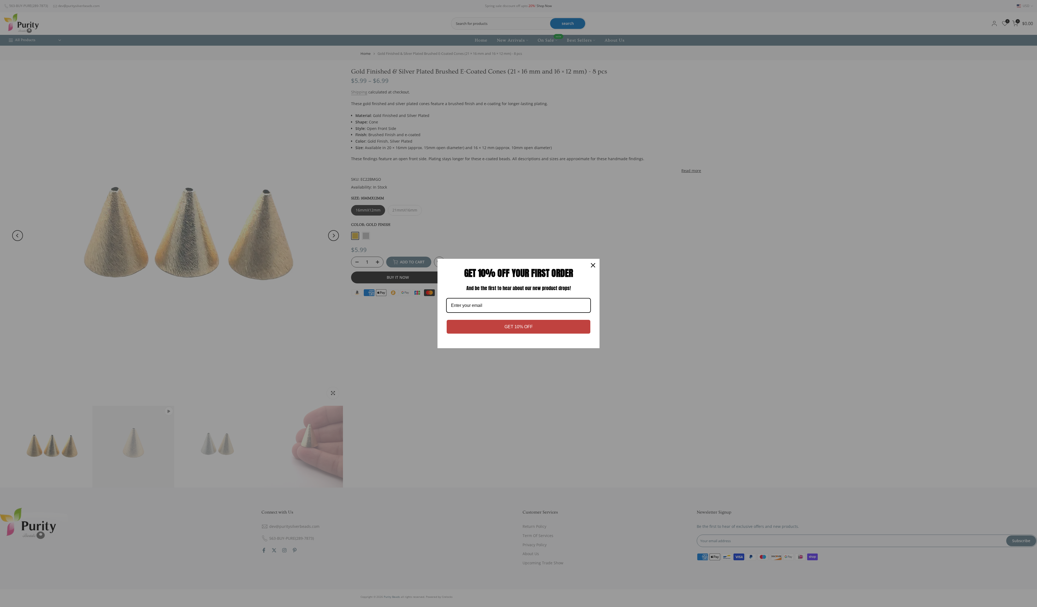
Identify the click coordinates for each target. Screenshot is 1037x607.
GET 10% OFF (518, 326)
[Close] (593, 265)
